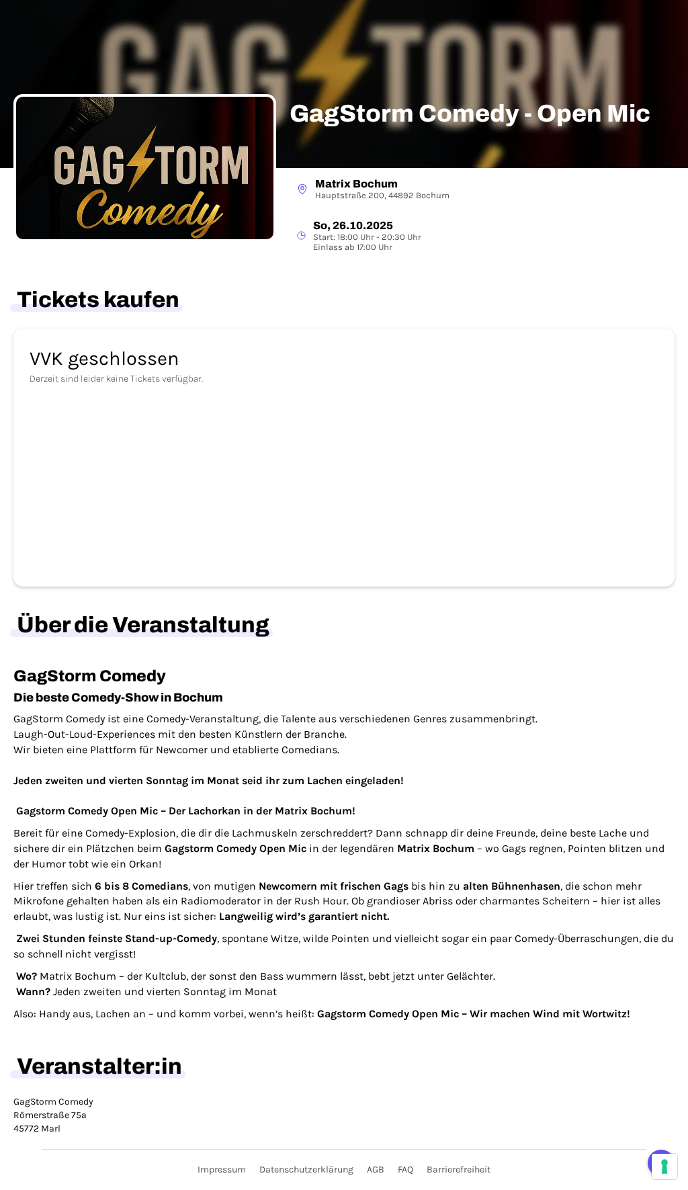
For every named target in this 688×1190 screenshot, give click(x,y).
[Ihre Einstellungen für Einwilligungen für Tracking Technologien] (664, 1166)
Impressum (222, 1169)
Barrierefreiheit (458, 1169)
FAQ (405, 1169)
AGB (375, 1169)
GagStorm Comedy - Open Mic (470, 114)
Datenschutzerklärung (306, 1169)
